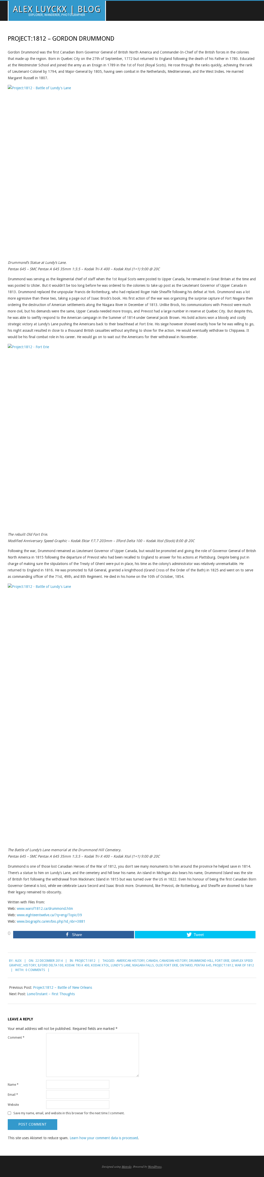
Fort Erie (222, 961)
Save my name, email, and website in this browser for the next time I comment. (69, 1113)
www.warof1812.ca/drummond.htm (45, 908)
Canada (152, 961)
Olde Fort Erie (166, 965)
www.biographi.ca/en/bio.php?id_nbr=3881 (51, 921)
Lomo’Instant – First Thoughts (51, 994)
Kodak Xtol (100, 965)
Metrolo (126, 1166)
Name (13, 1084)
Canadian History (173, 961)
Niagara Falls (143, 965)
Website (13, 1105)
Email (13, 1095)
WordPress (155, 1166)
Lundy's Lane (121, 965)
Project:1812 (85, 961)
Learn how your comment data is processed (104, 1138)
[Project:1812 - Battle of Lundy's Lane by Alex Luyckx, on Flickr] (132, 88)
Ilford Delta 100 (50, 965)
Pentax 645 (202, 965)
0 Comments (35, 970)
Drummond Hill (201, 961)
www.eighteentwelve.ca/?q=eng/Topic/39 (49, 915)
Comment (16, 1037)
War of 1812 (244, 965)
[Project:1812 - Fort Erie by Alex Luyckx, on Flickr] (132, 347)
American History (131, 961)
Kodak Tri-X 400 (77, 965)
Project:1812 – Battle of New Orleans (62, 987)
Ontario (186, 965)
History (29, 965)
